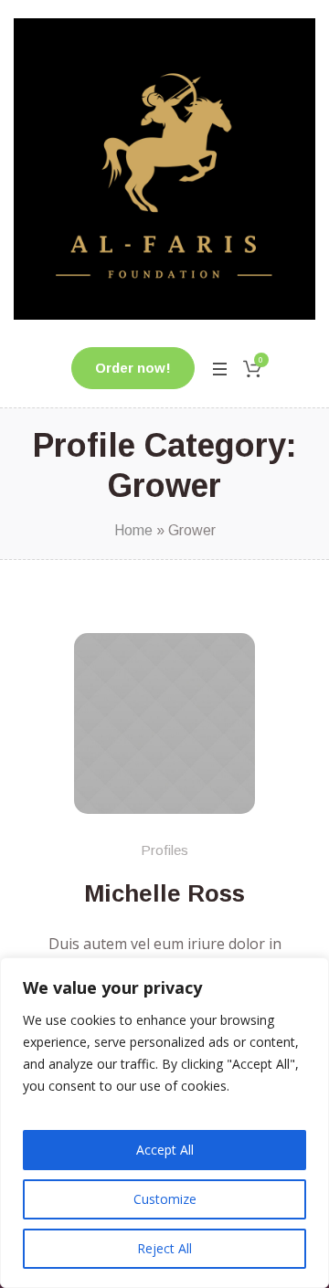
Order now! (133, 367)
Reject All (164, 1248)
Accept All (165, 1149)
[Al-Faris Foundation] (164, 169)
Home (133, 530)
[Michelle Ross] (164, 723)
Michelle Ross (164, 893)
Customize (164, 1199)
